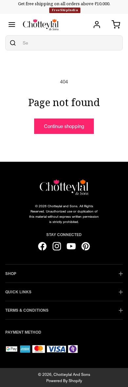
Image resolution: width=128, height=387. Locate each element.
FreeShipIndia (65, 10)
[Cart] (116, 24)
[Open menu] (11, 24)
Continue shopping (64, 126)
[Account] (97, 24)
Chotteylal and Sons (71, 374)
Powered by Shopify (64, 380)
